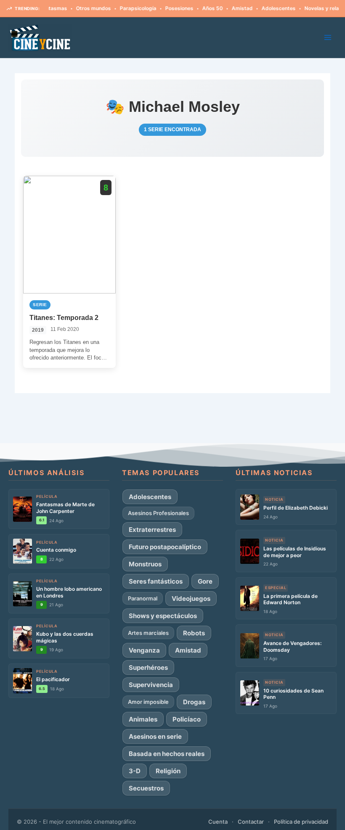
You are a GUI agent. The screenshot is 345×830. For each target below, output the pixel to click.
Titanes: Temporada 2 (63, 317)
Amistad (231, 8)
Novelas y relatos (314, 8)
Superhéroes (148, 667)
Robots (194, 633)
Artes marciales (148, 632)
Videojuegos (191, 599)
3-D (135, 771)
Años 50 (201, 8)
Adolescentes (267, 8)
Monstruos (145, 564)
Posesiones (168, 8)
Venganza (144, 650)
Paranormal (142, 598)
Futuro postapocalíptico (165, 547)
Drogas (194, 702)
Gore (205, 581)
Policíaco (186, 719)
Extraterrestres (152, 530)
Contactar (251, 821)
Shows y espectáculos (163, 616)
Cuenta (218, 821)
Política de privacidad (301, 821)
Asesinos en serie (155, 736)
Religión (168, 771)
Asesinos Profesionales (158, 513)
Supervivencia (151, 685)
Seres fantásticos (156, 581)
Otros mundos (82, 8)
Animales (143, 719)
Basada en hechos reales (166, 754)
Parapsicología (127, 8)
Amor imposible (148, 701)
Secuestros (146, 788)
